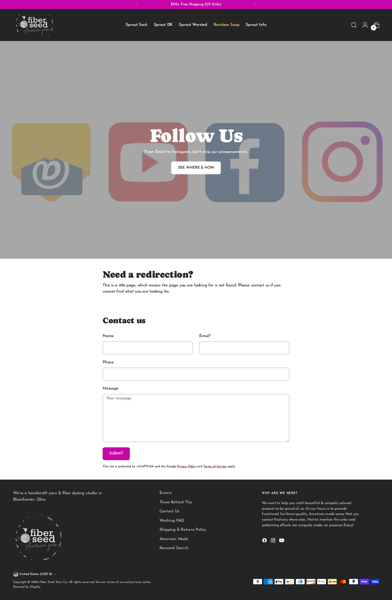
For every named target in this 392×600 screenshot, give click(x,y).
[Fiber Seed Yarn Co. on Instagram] (273, 541)
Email (205, 336)
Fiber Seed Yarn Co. (53, 582)
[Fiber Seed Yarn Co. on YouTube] (282, 541)
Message (110, 389)
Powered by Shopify (27, 587)
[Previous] (137, 4)
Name (108, 336)
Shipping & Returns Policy (182, 530)
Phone (108, 362)
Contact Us (169, 511)
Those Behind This (175, 502)
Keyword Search (174, 548)
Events (165, 493)
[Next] (255, 4)
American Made (173, 539)
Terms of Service (214, 466)
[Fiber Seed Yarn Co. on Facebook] (265, 541)
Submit (116, 454)
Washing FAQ (171, 521)
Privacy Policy (186, 466)
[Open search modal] (354, 25)
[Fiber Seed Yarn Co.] (34, 25)
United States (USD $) (35, 574)
